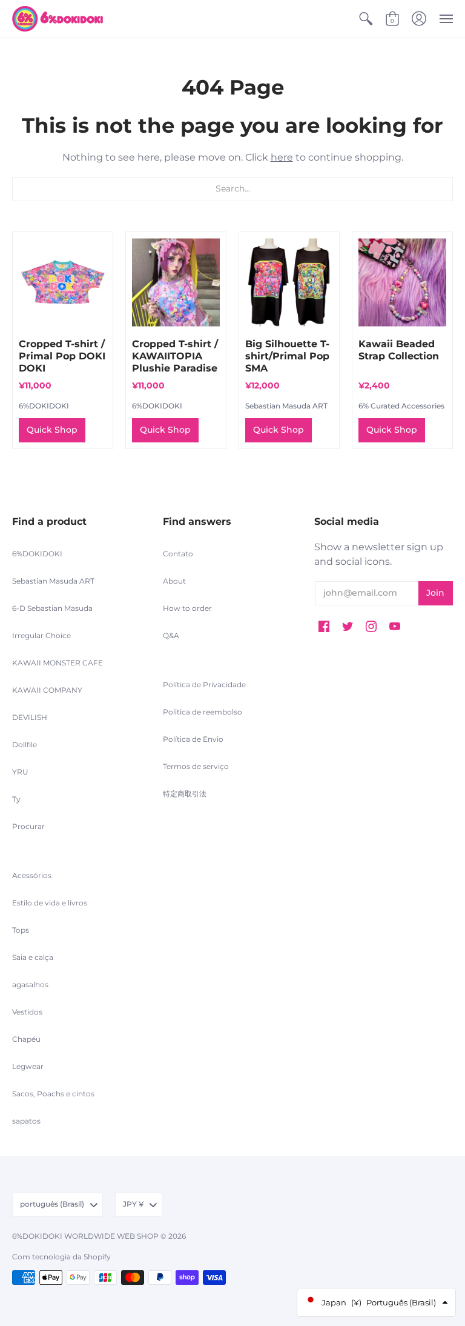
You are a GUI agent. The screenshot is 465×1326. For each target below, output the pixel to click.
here (282, 157)
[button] (365, 19)
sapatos (26, 1120)
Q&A (171, 635)
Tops (20, 930)
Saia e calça (32, 957)
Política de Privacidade (204, 684)
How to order (187, 608)
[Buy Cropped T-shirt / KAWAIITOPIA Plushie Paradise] (176, 282)
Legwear (28, 1066)
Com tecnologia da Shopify (61, 1256)
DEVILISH (29, 717)
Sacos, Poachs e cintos (53, 1093)
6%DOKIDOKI (44, 405)
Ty (16, 799)
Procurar (28, 826)
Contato (178, 553)
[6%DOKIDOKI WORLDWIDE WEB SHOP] (57, 19)
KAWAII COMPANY (47, 690)
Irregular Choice (41, 635)
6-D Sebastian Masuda (52, 608)
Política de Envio (193, 739)
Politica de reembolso (202, 711)
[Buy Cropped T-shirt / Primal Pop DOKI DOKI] (63, 282)
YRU (20, 771)
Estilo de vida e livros (49, 902)
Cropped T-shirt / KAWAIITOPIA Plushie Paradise (175, 356)
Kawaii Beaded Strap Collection (398, 350)
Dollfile (24, 744)
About (174, 580)
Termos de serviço (196, 766)
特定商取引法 (184, 793)
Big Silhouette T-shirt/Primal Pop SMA (287, 356)
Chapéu (26, 1039)
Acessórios (31, 875)
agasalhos (30, 984)
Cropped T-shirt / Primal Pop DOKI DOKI (62, 356)
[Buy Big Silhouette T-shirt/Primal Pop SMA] (289, 282)
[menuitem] (365, 19)
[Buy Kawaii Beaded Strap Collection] (402, 282)
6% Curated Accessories (401, 405)
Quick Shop (52, 429)
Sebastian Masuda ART (286, 405)
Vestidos (27, 1011)
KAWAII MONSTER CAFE (57, 662)
